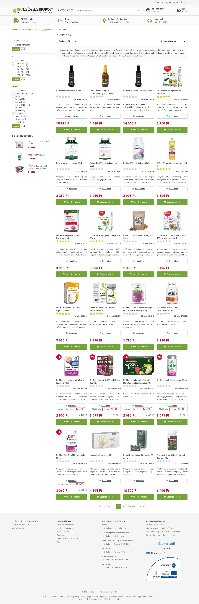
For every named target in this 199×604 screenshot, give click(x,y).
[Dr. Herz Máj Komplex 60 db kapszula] (172, 76)
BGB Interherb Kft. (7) (24, 93)
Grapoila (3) (20, 116)
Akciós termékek (22, 45)
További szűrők (20, 40)
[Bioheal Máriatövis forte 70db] (138, 148)
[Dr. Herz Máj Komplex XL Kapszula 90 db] (105, 220)
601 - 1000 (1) (21, 61)
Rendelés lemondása (65, 528)
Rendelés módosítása (65, 525)
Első (100, 506)
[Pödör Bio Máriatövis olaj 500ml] (138, 76)
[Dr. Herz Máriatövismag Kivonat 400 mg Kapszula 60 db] (172, 220)
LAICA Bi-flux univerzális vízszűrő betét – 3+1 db (38, 167)
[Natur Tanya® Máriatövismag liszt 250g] (138, 220)
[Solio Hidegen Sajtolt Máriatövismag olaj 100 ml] (105, 76)
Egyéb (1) (19, 113)
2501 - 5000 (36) (22, 69)
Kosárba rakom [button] (73, 130)
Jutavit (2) (19, 122)
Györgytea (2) (21, 119)
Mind (23, 49)
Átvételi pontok (18, 528)
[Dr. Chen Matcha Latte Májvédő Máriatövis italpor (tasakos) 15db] (138, 365)
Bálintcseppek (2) (22, 105)
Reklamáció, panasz (64, 532)
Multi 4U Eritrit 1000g (36, 155)
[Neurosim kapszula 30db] (105, 440)
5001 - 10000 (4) (22, 72)
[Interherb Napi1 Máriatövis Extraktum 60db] (71, 220)
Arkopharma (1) (22, 91)
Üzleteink (159, 2)
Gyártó (15, 86)
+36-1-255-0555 (158, 525)
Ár (13, 56)
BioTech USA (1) (22, 102)
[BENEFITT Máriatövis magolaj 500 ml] (172, 148)
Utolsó (142, 506)
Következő (131, 506)
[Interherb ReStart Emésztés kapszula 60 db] (71, 293)
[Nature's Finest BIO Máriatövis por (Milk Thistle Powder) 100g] (138, 293)
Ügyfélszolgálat (172, 2)
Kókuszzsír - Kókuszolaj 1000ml (38, 142)
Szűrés (16, 49)
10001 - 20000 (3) (23, 75)
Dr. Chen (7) (20, 108)
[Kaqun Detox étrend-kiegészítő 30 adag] (138, 440)
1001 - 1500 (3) (21, 63)
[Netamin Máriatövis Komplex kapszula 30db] (105, 293)
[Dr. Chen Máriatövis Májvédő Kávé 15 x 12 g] (105, 365)
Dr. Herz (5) (20, 110)
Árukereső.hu (166, 548)
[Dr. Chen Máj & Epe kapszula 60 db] (172, 365)
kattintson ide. (114, 599)
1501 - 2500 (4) (21, 66)
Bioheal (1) (20, 99)
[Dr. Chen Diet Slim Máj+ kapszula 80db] (71, 440)
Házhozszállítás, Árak (20, 525)
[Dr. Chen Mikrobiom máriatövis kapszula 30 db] (71, 365)
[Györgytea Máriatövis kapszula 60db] (105, 148)
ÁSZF (59, 542)
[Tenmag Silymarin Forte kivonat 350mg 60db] (172, 440)
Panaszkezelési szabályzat (67, 538)
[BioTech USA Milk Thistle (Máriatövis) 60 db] (172, 293)
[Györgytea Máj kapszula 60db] (71, 148)
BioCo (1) (19, 96)
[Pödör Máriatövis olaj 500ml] (71, 76)
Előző (108, 506)
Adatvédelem (62, 535)
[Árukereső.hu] (166, 544)
